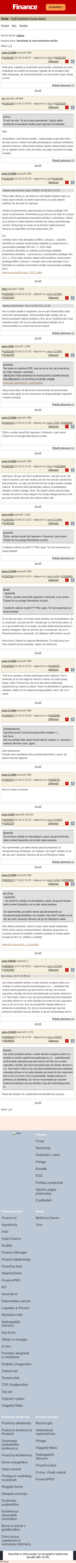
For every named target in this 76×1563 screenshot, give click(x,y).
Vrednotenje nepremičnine (45, 1432)
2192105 (9, 355)
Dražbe (7, 1245)
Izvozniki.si (9, 1294)
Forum (5, 18)
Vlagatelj (56, 7)
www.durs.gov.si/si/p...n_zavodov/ (20, 944)
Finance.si (9, 1218)
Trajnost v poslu (13, 1398)
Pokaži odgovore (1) (63, 85)
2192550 (9, 666)
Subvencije (10, 1371)
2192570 (54, 779)
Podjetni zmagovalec (17, 1364)
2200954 (9, 819)
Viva (39, 1224)
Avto (5, 1231)
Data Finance (11, 1238)
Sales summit (11, 1469)
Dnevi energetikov (15, 1462)
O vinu (6, 1346)
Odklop (20, 35)
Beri (14, 25)
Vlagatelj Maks (12, 1405)
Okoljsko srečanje (14, 1494)
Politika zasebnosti (49, 1182)
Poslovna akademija (16, 1423)
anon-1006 (8, 346)
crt (3, 98)
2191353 (9, 970)
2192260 (9, 178)
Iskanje (42, 18)
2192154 (9, 57)
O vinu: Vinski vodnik (51, 1472)
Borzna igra (44, 1423)
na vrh (38, 90)
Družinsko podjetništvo (10, 1502)
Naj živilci (9, 1332)
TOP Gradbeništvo (15, 1384)
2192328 (9, 466)
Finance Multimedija (16, 1259)
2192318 (9, 351)
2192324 (9, 423)
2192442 (9, 519)
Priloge (41, 1162)
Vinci (50, 57)
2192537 (54, 666)
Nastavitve (23, 18)
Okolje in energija (14, 1339)
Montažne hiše (12, 1315)
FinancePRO (11, 1280)
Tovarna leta (10, 1378)
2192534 (9, 576)
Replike (23, 25)
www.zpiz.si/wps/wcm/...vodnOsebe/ (23, 383)
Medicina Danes (47, 1218)
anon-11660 (8, 814)
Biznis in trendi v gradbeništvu (13, 1527)
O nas (40, 1141)
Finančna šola (12, 1266)
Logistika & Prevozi (15, 1308)
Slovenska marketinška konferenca (10, 1444)
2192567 (9, 715)
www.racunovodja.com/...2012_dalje (22, 272)
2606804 (9, 966)
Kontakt (41, 1169)
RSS (39, 1175)
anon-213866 (9, 52)
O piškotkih (44, 1200)
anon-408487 (9, 961)
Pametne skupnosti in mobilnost (15, 1355)
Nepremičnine (12, 1273)
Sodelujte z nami (48, 1155)
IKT (4, 1287)
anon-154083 (9, 1032)
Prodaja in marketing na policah (16, 1478)
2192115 (9, 823)
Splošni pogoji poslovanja (46, 1191)
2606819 (9, 1037)
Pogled (5, 25)
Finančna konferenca (17, 1455)
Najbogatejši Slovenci (11, 1323)
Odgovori (53, 61)
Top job (7, 1392)
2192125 (60, 103)
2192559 (54, 715)
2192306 (9, 294)
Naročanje (43, 1148)
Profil (14, 18)
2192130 (60, 57)
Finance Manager (14, 1252)
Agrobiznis (9, 1224)
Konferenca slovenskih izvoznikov (10, 1515)
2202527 (9, 880)
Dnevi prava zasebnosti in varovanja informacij (16, 1540)
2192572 (9, 779)
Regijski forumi (12, 1486)
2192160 (9, 103)
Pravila (33, 18)
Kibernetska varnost (16, 1301)
